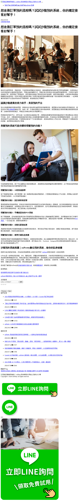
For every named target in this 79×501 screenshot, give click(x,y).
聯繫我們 (40, 265)
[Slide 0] (1, 284)
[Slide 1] (3, 284)
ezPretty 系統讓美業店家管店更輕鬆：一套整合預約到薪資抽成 (26, 334)
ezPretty (44, 252)
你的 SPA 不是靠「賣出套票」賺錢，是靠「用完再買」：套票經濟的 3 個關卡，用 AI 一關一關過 (38, 341)
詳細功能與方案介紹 (25, 265)
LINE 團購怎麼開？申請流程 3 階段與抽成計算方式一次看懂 (25, 310)
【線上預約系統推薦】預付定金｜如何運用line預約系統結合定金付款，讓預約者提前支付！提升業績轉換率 (41, 303)
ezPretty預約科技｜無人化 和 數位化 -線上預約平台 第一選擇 (21, 276)
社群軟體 (11, 109)
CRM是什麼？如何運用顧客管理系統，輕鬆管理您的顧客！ (25, 317)
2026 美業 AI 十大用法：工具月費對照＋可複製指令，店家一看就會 (28, 362)
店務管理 (14, 5)
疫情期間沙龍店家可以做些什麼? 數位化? (15, 272)
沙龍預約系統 (5, 22)
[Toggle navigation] (42, 2)
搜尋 (21, 282)
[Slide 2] (5, 284)
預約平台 (8, 5)
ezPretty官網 (30, 5)
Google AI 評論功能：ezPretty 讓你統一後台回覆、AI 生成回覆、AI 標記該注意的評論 (33, 355)
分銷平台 (23, 5)
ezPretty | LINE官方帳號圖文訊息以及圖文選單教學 (22, 324)
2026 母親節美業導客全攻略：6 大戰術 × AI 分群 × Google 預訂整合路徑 (29, 296)
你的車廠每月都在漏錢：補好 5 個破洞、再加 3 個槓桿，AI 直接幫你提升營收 (31, 348)
